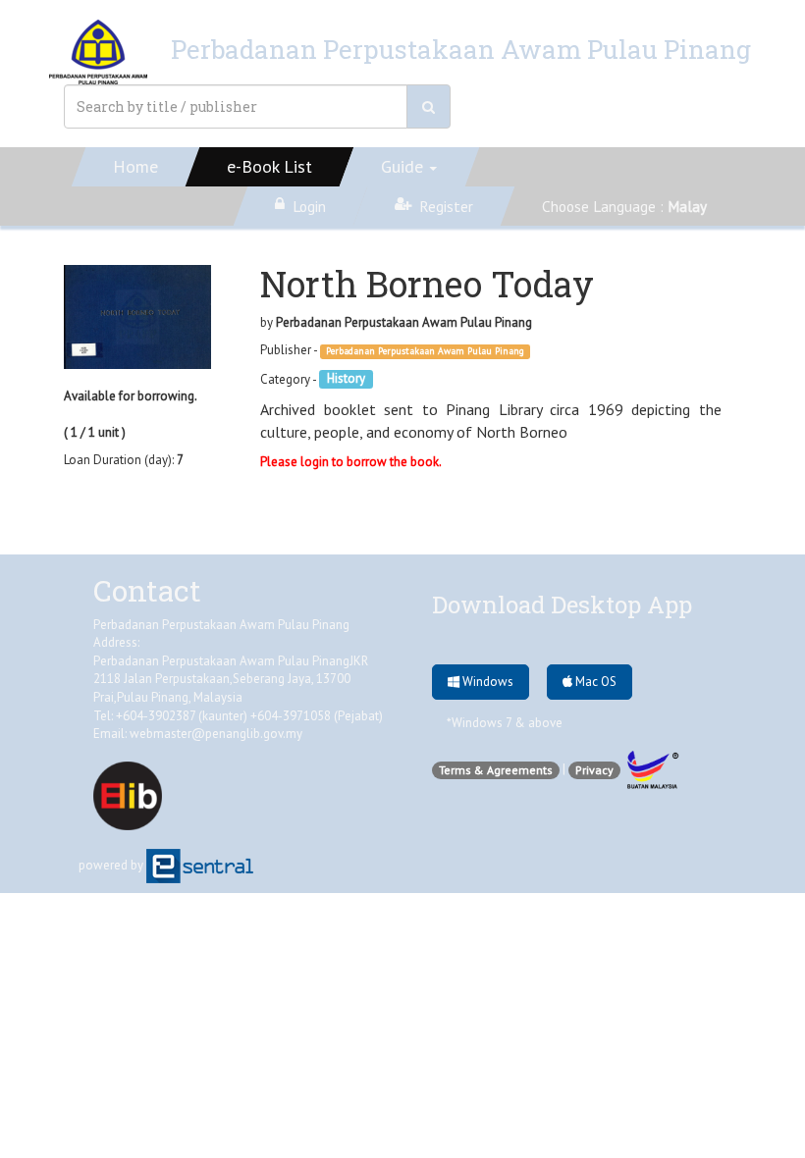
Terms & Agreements (496, 770)
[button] (410, 166)
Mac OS (594, 681)
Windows (486, 681)
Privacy (594, 770)
